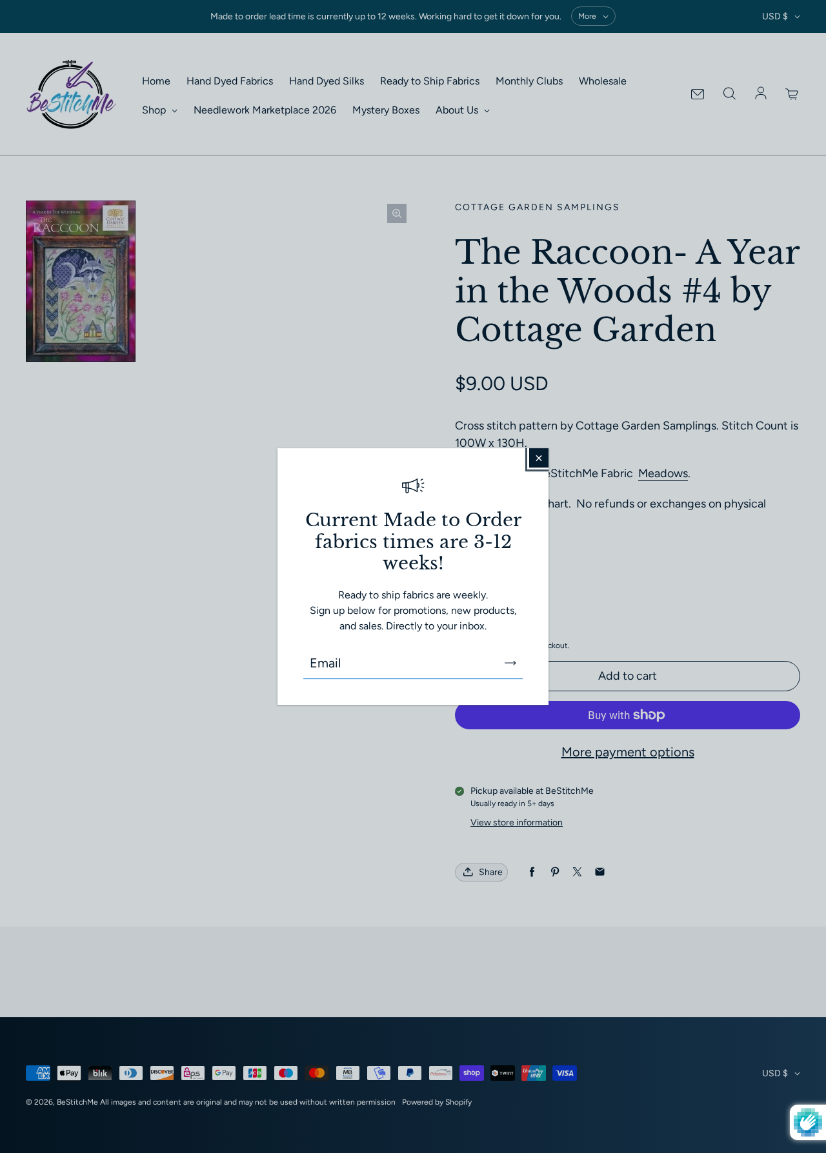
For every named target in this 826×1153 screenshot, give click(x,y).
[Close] (539, 458)
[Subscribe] (510, 663)
